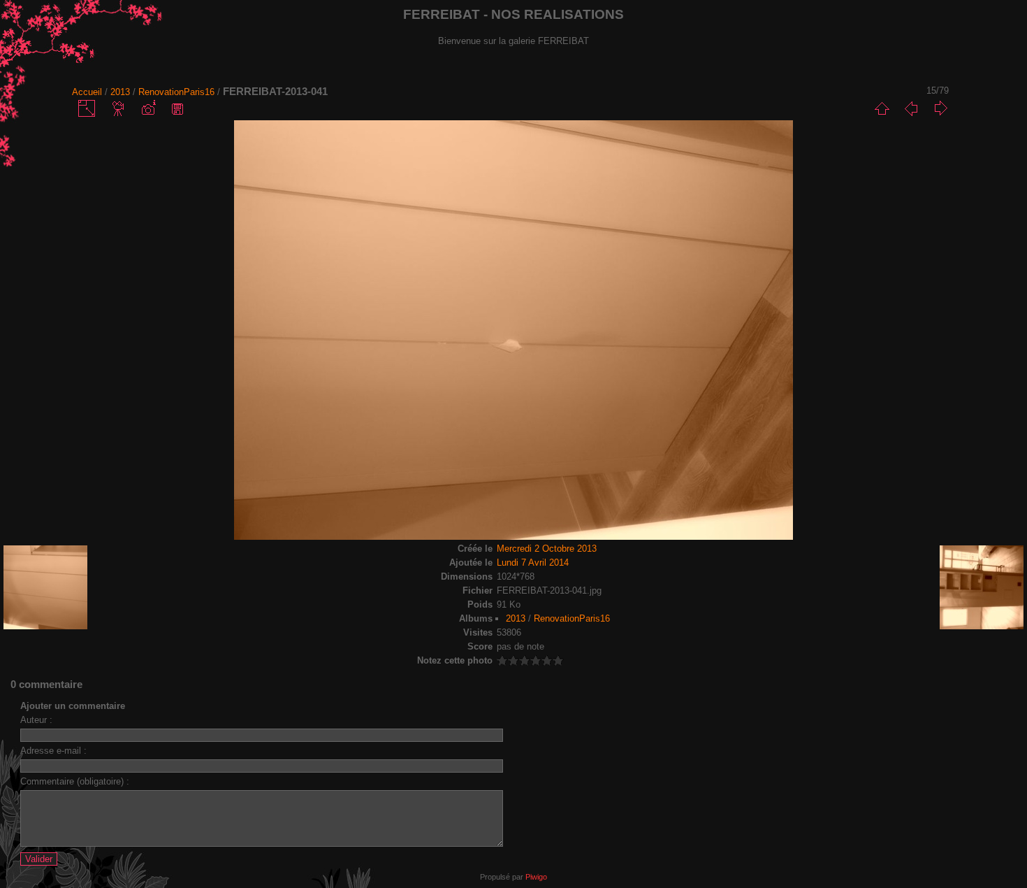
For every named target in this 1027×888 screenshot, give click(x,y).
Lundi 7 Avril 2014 (533, 562)
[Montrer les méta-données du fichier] (148, 108)
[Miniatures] (881, 108)
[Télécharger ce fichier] (177, 108)
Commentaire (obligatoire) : (74, 781)
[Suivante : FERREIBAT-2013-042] (940, 108)
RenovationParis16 (176, 92)
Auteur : (36, 720)
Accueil (87, 92)
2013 (120, 92)
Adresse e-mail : (53, 750)
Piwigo (536, 877)
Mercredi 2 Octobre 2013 (547, 548)
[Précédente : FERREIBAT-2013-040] (911, 108)
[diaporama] (118, 108)
